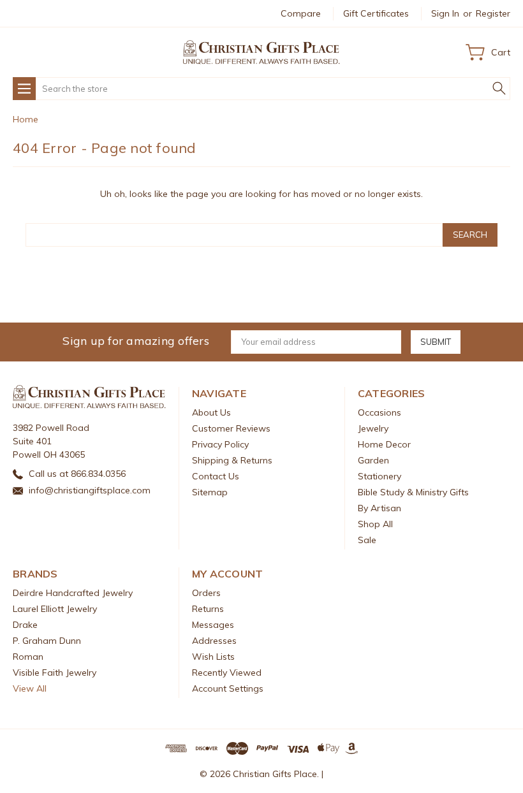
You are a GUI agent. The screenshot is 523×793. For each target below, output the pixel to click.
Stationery (379, 476)
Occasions (379, 412)
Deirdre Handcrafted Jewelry (73, 593)
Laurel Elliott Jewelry (55, 609)
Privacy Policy (220, 444)
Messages (213, 624)
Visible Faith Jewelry (54, 672)
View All (30, 688)
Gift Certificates (376, 13)
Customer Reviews (231, 428)
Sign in (445, 13)
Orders (206, 593)
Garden (373, 460)
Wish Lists (213, 656)
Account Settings (227, 688)
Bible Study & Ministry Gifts (413, 492)
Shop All (375, 524)
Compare (301, 13)
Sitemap (210, 492)
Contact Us (215, 476)
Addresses (214, 640)
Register (493, 13)
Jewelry (373, 428)
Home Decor (384, 444)
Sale (367, 540)
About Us (211, 412)
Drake (25, 624)
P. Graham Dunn (47, 640)
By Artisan (379, 508)
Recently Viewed (227, 672)
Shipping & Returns (232, 460)
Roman (28, 656)
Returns (208, 609)
